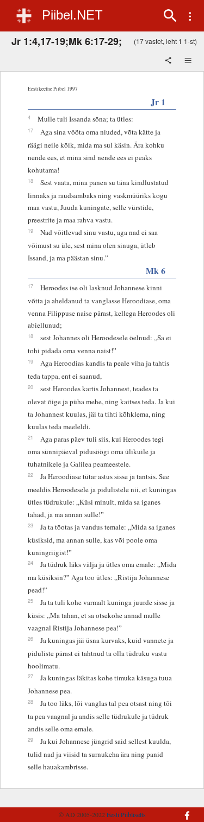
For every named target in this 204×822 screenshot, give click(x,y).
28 (30, 701)
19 (30, 230)
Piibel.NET (72, 15)
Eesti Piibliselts (126, 814)
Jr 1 (158, 101)
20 (30, 387)
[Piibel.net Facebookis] (183, 810)
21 (30, 437)
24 (30, 562)
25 (30, 600)
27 (30, 676)
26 (30, 638)
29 (30, 739)
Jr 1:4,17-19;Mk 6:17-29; (66, 41)
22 (30, 475)
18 (30, 180)
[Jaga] (169, 61)
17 (30, 130)
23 (30, 525)
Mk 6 (155, 270)
